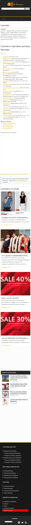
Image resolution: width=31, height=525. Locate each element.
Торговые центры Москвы (10, 450)
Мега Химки (6, 100)
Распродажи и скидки (9, 486)
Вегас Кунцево (7, 72)
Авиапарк (5, 56)
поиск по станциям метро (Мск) (12, 453)
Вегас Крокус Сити (8, 68)
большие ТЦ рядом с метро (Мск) (13, 455)
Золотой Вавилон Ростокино (11, 87)
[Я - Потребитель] (15, 4)
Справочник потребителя (10, 501)
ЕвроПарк (6, 81)
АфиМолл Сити (7, 58)
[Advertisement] (13, 358)
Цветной (5, 117)
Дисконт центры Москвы (10, 473)
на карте (3, 53)
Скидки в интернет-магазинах (11, 490)
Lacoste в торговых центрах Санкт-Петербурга (14, 174)
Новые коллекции (8, 492)
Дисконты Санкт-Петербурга (11, 477)
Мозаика (5, 106)
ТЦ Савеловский (8, 115)
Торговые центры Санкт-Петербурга (12, 457)
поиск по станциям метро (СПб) (12, 459)
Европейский (7, 84)
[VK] (19, 522)
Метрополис (6, 103)
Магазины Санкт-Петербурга (11, 475)
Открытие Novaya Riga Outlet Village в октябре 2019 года (19, 377)
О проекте (14, 518)
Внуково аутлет (7, 128)
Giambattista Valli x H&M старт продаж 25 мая (18, 385)
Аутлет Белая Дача (8, 126)
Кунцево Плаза (7, 91)
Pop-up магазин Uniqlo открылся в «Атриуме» (18, 392)
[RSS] (26, 522)
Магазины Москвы (8, 470)
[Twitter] (22, 522)
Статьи (5, 506)
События (6, 503)
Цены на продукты (8, 510)
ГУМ (4, 77)
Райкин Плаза (7, 112)
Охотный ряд (6, 108)
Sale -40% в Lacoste (10, 298)
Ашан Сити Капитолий (9, 62)
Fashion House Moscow (9, 123)
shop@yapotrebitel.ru (21, 180)
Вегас (4, 65)
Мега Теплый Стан (8, 98)
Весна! (5, 74)
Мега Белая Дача (7, 94)
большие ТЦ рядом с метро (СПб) (13, 462)
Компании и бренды (9, 508)
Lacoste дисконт (7, 125)
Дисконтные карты (8, 488)
